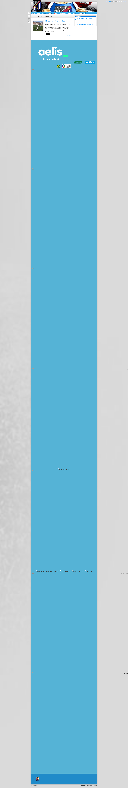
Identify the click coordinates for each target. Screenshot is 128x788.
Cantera (69, 13)
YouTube (29, 19)
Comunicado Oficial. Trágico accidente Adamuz (84, 22)
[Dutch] (112, 1)
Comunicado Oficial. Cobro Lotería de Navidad (84, 24)
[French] (116, 1)
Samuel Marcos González (92, 785)
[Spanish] (126, 1)
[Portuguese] (122, 1)
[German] (118, 1)
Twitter (29, 16)
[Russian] (124, 1)
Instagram (29, 22)
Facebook (29, 13)
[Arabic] (107, 1)
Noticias (38, 13)
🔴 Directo (56, 13)
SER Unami (44, 13)
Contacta (74, 13)
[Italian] (120, 1)
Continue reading (67, 35)
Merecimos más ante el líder (55, 21)
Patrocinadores (63, 13)
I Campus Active (81, 13)
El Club (33, 13)
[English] (114, 1)
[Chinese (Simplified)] (109, 1)
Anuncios (50, 13)
